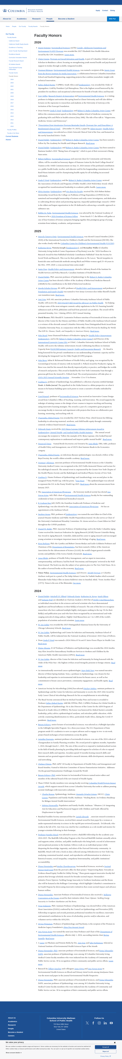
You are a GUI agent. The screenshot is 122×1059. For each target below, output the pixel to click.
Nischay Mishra (89, 688)
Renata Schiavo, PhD (46, 775)
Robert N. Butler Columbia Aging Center (93, 111)
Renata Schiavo (44, 724)
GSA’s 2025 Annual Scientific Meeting (54, 377)
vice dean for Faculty (74, 191)
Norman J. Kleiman (46, 463)
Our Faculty (22, 26)
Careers (11, 1036)
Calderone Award (14, 41)
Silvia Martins (44, 191)
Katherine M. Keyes (89, 596)
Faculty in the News (13, 133)
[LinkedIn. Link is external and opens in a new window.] (105, 1023)
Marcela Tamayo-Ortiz (47, 236)
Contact (105, 10)
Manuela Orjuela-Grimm (86, 794)
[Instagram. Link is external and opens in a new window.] (99, 1023)
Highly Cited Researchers (104, 600)
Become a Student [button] (66, 19)
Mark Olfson (103, 596)
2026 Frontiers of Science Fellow (65, 216)
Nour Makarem (44, 906)
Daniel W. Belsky (45, 529)
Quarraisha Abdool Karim (48, 418)
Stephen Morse (44, 514)
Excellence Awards (14, 54)
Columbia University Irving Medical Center (61, 2)
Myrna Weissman (45, 924)
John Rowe (42, 360)
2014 (12, 113)
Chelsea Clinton (44, 764)
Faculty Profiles (11, 129)
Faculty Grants (13, 73)
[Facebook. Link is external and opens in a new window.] (93, 1023)
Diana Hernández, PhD (47, 951)
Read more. (60, 295)
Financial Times (45, 444)
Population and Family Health (50, 292)
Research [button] (36, 19)
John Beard (42, 335)
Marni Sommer (44, 48)
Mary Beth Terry (87, 670)
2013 (12, 116)
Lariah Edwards (83, 817)
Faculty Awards (33, 26)
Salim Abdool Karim (46, 85)
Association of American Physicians (57, 492)
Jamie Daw (42, 269)
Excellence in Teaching (16, 47)
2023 (12, 83)
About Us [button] (7, 19)
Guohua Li (42, 382)
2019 (12, 96)
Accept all (105, 1047)
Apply (98, 10)
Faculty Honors (13, 76)
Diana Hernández (45, 866)
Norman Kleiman (45, 70)
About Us (12, 1018)
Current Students (12, 136)
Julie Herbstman (96, 943)
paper (42, 943)
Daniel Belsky (43, 140)
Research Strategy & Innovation (61, 96)
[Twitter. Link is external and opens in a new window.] (87, 1023)
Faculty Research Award (16, 61)
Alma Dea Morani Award (73, 927)
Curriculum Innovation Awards (18, 57)
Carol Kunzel (43, 396)
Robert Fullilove (44, 159)
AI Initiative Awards (14, 64)
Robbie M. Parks (44, 213)
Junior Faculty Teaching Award (18, 51)
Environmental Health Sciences (66, 70)
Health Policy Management (100, 335)
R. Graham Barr (44, 503)
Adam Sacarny (96, 129)
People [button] (49, 19)
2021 (12, 89)
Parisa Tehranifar (106, 980)
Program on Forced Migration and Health (67, 59)
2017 (12, 103)
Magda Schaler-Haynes (47, 288)
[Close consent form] (114, 1042)
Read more (91, 143)
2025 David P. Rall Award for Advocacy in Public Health (81, 303)
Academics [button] (22, 19)
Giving (112, 10)
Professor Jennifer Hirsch (48, 835)
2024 (12, 79)
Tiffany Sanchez (54, 969)
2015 (12, 109)
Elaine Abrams (44, 648)
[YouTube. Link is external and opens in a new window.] (111, 1023)
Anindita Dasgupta (46, 739)
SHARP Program (94, 573)
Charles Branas (48, 794)
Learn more (80, 620)
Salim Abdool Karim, (54, 703)
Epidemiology (84, 85)
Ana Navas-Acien (45, 932)
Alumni (8, 139)
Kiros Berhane (44, 543)
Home (8, 26)
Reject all (106, 1051)
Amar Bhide (43, 558)
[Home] (23, 10)
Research (12, 1025)
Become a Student (15, 1032)
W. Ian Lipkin (43, 625)
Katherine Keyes (44, 248)
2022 (12, 86)
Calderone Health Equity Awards (18, 44)
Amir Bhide (93, 444)
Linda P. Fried (55, 111)
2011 (11, 123)
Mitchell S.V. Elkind (58, 596)
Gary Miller (42, 96)
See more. (77, 583)
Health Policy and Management (61, 269)
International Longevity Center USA (52, 342)
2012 (12, 119)
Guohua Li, (42, 477)
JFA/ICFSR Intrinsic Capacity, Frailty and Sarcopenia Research (76, 349)
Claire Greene (43, 59)
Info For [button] (112, 19)
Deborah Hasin (44, 429)
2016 (12, 106)
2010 (12, 126)
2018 (12, 99)
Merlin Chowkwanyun (66, 866)
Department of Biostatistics (63, 547)
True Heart (81, 481)
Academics (12, 1021)
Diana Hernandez (45, 895)
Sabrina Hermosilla (50, 805)
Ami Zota (42, 299)
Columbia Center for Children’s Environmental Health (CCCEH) (87, 243)
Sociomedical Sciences (60, 48)
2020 (12, 93)
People (14, 26)
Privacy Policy (104, 1056)
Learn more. (69, 55)
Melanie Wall (47, 600)
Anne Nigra (79, 969)
